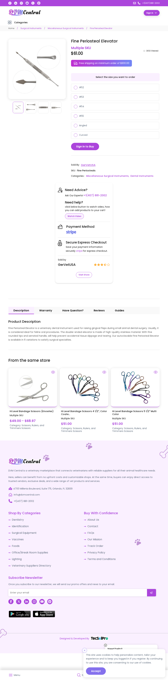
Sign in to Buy (85, 146)
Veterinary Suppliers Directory (29, 561)
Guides (119, 310)
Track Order (94, 543)
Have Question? (73, 310)
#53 (81, 96)
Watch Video (74, 215)
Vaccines (17, 537)
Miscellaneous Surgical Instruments (66, 28)
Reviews (99, 310)
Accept (96, 671)
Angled (83, 125)
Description (21, 310)
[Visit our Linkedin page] (15, 3)
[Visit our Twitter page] (32, 3)
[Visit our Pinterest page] (39, 3)
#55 (81, 115)
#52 (81, 87)
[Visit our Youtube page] (27, 3)
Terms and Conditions (100, 555)
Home (11, 28)
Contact (92, 525)
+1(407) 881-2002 (94, 195)
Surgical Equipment (23, 531)
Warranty (45, 310)
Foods (15, 543)
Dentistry (17, 519)
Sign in (149, 12)
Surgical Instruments (31, 28)
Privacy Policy (95, 549)
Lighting (16, 555)
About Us (92, 519)
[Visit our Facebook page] (9, 3)
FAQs (90, 531)
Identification (19, 525)
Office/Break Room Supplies (28, 549)
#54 (81, 106)
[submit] (151, 588)
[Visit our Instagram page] (21, 3)
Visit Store (84, 274)
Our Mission (94, 537)
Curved (83, 134)
